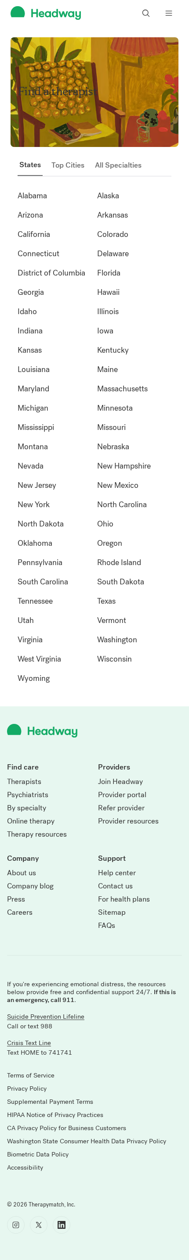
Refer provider (121, 808)
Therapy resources (37, 834)
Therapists (24, 782)
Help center (117, 873)
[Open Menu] (168, 13)
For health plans (124, 899)
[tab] (30, 165)
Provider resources (128, 821)
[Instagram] (16, 1225)
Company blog (30, 886)
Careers (20, 912)
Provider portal (122, 795)
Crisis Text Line (29, 1042)
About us (21, 873)
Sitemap (112, 912)
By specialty (26, 808)
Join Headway (120, 782)
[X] (38, 1225)
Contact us (115, 886)
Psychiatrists (27, 795)
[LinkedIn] (61, 1225)
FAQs (106, 926)
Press (16, 899)
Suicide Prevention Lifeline (45, 1016)
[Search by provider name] (146, 13)
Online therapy (31, 821)
